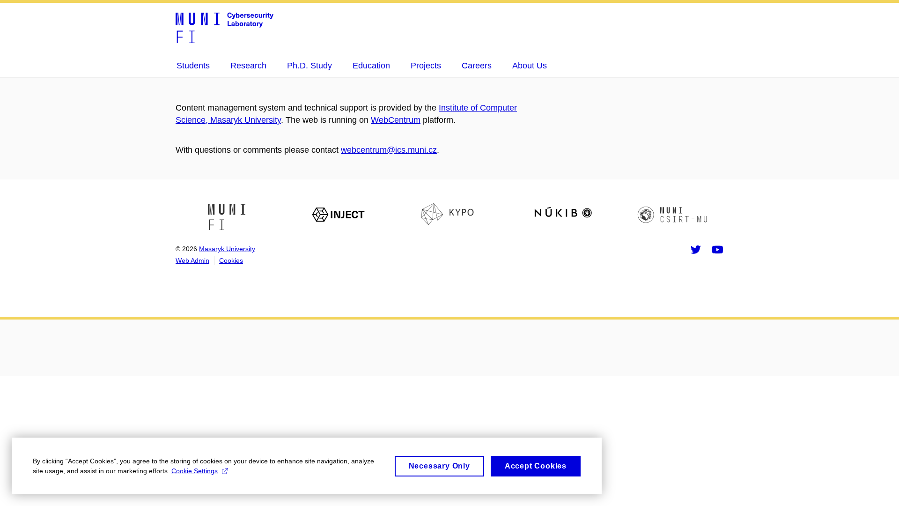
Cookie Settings (194, 471)
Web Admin (192, 260)
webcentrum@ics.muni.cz (389, 150)
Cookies (231, 260)
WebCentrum (395, 120)
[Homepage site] (224, 27)
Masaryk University (227, 249)
